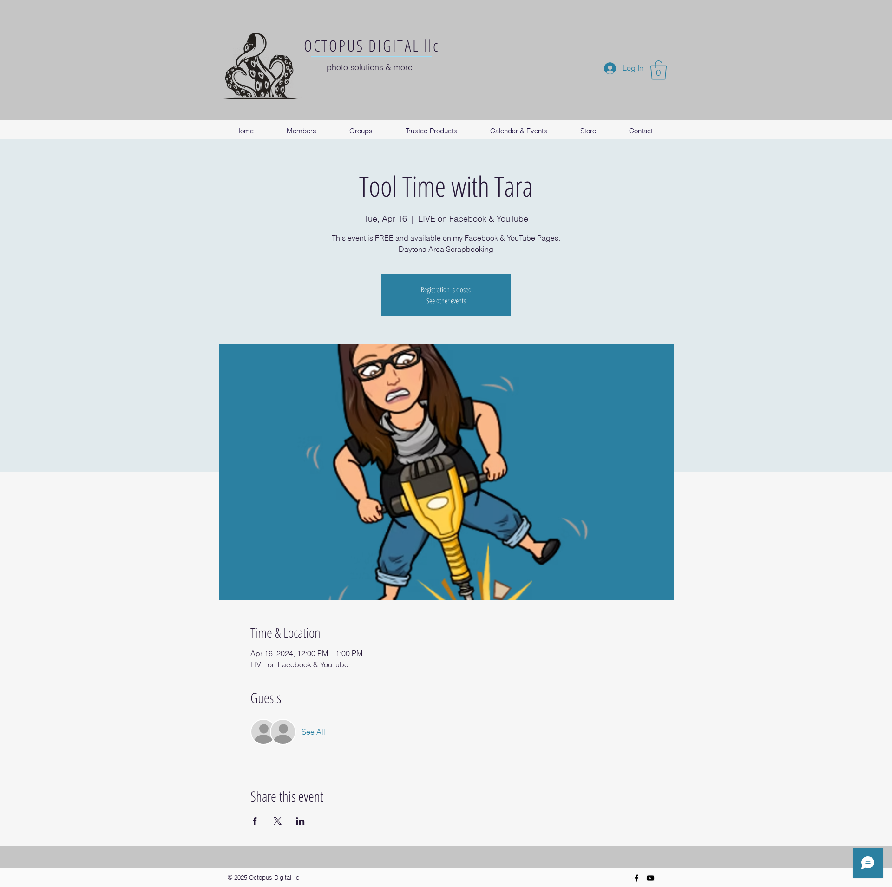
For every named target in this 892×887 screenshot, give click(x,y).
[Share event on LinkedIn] (300, 821)
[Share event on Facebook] (254, 821)
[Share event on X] (277, 821)
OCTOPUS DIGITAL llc (372, 45)
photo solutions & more (370, 67)
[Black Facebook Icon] (636, 878)
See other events (446, 301)
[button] (658, 70)
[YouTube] (650, 878)
